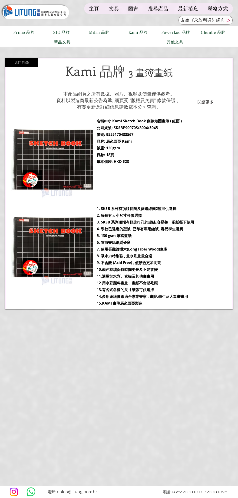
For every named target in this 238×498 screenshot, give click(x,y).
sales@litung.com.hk (77, 491)
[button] (52, 246)
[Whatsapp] (31, 491)
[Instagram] (13, 491)
